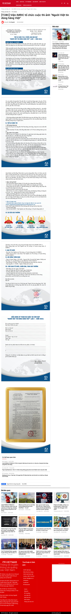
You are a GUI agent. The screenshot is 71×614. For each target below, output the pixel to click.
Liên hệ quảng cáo (56, 613)
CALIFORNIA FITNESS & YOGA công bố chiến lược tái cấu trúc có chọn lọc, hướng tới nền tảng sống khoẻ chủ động (61, 46)
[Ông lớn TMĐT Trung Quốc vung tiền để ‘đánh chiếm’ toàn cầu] (27, 521)
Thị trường (21, 533)
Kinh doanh (4, 461)
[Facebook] (62, 3)
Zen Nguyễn (12, 22)
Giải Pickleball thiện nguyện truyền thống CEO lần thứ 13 (9, 552)
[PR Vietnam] (6, 3)
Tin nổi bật (14, 11)
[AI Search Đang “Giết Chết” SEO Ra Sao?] (54, 86)
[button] (67, 3)
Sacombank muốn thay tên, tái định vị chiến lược (43, 529)
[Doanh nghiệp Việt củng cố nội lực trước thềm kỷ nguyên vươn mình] (62, 544)
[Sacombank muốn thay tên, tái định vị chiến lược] (44, 521)
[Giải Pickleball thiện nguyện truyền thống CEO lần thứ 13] (9, 544)
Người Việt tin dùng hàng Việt (13, 484)
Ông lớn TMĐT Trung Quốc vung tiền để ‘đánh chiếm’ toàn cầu (26, 530)
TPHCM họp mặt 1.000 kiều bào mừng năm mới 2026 (61, 529)
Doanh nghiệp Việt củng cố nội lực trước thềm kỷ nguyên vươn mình (62, 553)
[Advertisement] (61, 573)
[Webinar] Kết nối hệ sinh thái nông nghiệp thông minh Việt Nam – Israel (63, 78)
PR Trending (5, 473)
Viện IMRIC (24, 484)
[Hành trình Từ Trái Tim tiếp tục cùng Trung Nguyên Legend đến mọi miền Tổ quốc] (9, 521)
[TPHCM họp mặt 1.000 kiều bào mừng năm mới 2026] (62, 521)
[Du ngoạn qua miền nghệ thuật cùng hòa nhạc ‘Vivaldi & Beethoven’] (27, 544)
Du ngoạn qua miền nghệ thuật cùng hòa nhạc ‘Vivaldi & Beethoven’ (27, 553)
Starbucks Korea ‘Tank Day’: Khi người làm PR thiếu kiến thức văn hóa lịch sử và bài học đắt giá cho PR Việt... (25, 476)
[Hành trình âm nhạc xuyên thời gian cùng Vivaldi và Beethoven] (44, 544)
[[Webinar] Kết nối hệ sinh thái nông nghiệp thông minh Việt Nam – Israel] (54, 76)
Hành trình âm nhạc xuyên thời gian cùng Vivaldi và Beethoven (43, 553)
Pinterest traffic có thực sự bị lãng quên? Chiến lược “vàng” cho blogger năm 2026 (61, 507)
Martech (60, 84)
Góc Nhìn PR (5, 468)
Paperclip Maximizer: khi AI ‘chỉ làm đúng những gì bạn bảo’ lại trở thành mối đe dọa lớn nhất (24, 469)
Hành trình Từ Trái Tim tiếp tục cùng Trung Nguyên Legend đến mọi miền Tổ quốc (8, 531)
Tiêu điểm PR (39, 511)
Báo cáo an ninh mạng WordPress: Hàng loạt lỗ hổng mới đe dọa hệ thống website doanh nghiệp (43, 507)
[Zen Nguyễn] (2, 22)
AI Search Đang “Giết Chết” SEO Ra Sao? (63, 87)
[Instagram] (64, 3)
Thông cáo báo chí (5, 9)
